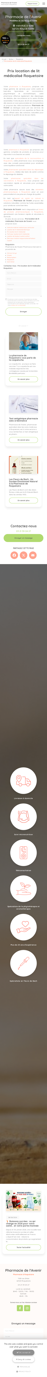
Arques (9, 255)
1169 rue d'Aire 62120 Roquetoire (23, 27)
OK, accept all (24, 1352)
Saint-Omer (10, 262)
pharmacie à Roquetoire (20, 86)
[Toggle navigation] (43, 4)
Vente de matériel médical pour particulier (20, 227)
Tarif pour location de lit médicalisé (18, 234)
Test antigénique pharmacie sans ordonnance (23, 419)
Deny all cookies (24, 1359)
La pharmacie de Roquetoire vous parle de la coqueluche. (22, 357)
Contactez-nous (23, 35)
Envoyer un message (24, 538)
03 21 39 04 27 (23, 44)
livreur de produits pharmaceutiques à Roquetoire (23, 210)
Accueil (4, 59)
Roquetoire (19, 59)
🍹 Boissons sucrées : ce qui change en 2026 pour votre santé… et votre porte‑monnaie (22, 1223)
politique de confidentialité (18, 305)
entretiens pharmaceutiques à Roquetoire (23, 190)
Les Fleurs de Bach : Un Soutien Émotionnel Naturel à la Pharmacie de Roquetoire (23, 482)
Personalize (24, 1367)
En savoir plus (23, 379)
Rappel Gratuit (32, 3)
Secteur (11, 59)
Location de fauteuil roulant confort (18, 236)
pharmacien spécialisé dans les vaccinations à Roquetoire (23, 179)
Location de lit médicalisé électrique (18, 230)
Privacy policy (24, 1371)
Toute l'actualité (23, 1247)
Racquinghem (11, 257)
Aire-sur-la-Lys (12, 253)
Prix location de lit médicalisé (16, 232)
